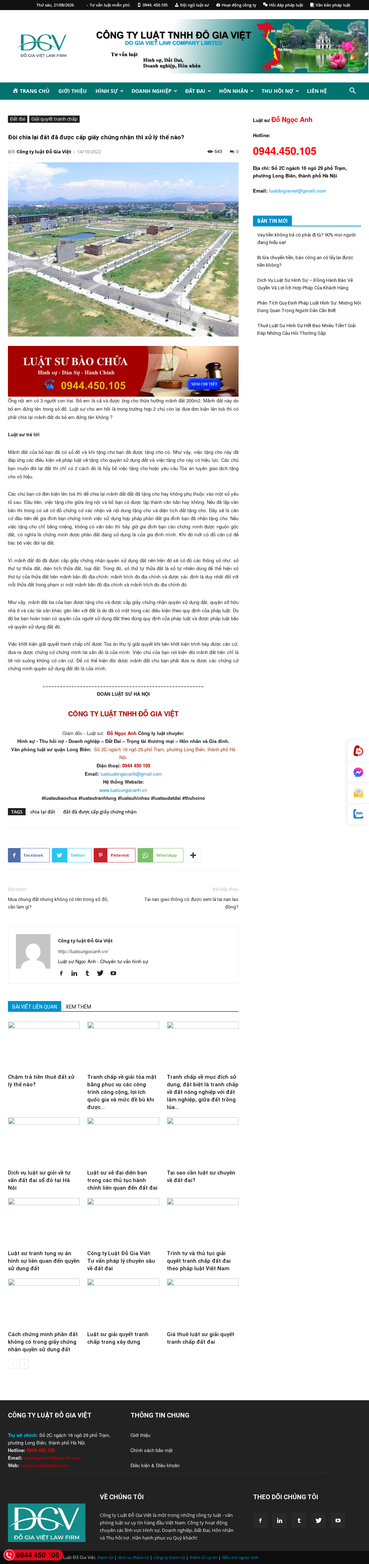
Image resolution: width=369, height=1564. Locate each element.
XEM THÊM (78, 1007)
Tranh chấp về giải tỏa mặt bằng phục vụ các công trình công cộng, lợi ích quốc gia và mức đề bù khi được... (121, 1092)
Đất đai (195, 90)
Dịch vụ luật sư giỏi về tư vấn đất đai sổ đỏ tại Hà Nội (39, 1180)
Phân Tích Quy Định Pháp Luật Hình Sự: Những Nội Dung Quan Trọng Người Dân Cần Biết (309, 306)
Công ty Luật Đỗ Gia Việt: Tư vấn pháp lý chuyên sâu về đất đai (121, 1261)
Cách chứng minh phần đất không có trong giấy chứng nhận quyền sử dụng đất (43, 1342)
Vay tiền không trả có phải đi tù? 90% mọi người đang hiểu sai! (306, 238)
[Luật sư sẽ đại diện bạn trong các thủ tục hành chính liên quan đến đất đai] (123, 1142)
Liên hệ (317, 90)
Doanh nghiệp (152, 90)
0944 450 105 (37, 1555)
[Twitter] (103, 973)
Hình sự (106, 90)
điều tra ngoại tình (240, 1557)
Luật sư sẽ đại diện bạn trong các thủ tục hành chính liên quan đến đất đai (122, 1180)
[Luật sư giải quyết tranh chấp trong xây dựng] (123, 1303)
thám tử (105, 1557)
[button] (352, 92)
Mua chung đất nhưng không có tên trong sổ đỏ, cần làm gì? (58, 903)
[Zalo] (358, 814)
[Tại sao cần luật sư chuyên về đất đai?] (203, 1142)
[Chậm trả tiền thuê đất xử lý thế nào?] (44, 1046)
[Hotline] (358, 751)
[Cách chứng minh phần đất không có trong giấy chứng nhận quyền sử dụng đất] (44, 1303)
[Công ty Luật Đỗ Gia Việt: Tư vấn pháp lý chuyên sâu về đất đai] (123, 1222)
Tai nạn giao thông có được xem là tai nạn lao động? (191, 903)
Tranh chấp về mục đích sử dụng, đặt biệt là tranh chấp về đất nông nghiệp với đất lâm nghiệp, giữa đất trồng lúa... (203, 1092)
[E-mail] (358, 793)
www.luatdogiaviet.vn (44, 1465)
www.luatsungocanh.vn (123, 789)
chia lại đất (42, 811)
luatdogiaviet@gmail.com (52, 1457)
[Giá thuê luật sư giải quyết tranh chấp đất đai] (203, 1303)
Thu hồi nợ (277, 90)
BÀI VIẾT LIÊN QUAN (34, 1007)
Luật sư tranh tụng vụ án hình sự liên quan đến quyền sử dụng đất (44, 1261)
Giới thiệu (72, 90)
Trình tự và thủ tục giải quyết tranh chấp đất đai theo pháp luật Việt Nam (199, 1261)
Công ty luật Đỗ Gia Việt (44, 151)
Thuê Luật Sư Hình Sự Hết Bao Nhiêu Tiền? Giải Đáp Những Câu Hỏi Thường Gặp (306, 329)
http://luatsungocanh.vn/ (83, 951)
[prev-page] (12, 1364)
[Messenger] (358, 772)
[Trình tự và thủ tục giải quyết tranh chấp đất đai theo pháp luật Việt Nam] (203, 1222)
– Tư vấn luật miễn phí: (108, 5)
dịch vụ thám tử (133, 1557)
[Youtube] (116, 973)
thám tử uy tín (203, 1557)
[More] (193, 855)
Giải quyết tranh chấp (54, 119)
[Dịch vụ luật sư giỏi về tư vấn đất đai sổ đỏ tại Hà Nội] (44, 1142)
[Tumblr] (90, 973)
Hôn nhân (233, 90)
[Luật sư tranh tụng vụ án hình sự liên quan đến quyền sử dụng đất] (44, 1222)
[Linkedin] (77, 973)
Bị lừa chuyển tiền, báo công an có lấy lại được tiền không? (305, 261)
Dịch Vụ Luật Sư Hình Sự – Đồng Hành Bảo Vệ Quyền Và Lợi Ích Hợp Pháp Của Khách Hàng (305, 284)
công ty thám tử (169, 1557)
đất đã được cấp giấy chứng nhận (100, 811)
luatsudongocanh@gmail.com (131, 773)
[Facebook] (64, 973)
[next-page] (23, 1364)
